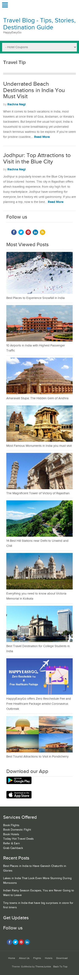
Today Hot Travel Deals (18, 839)
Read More (42, 137)
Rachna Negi (16, 104)
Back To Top (60, 966)
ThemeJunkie (43, 966)
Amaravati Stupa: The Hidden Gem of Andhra (37, 398)
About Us (24, 958)
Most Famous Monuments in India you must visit (39, 446)
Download (62, 958)
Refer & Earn (11, 843)
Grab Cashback (13, 848)
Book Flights (11, 825)
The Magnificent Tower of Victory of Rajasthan (38, 493)
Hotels (48, 958)
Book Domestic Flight (17, 829)
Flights (37, 958)
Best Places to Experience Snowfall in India (35, 298)
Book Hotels (11, 834)
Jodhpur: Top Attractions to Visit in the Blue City (37, 158)
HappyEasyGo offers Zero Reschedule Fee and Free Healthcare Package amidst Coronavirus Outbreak (38, 704)
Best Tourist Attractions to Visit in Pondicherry (37, 756)
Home (11, 958)
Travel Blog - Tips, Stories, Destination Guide (39, 24)
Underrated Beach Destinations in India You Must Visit (34, 90)
